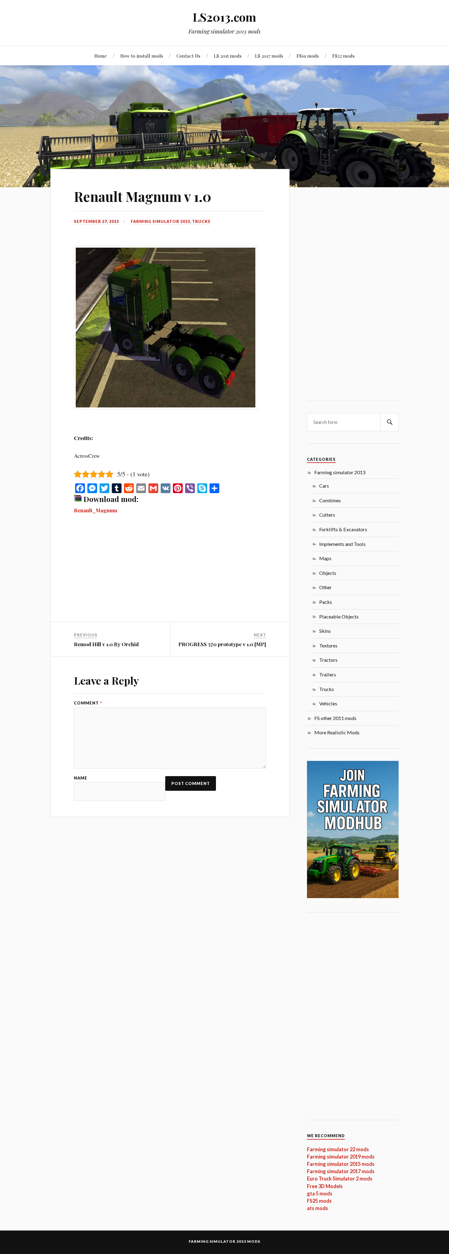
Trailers (327, 674)
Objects (327, 573)
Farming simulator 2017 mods (340, 1171)
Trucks (201, 221)
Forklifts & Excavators (343, 529)
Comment (88, 703)
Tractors (328, 660)
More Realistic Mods (337, 732)
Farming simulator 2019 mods (340, 1156)
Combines (330, 500)
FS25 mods (319, 1201)
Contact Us (188, 55)
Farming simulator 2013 (160, 221)
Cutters (327, 515)
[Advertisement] (170, 576)
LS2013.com (224, 17)
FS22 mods (343, 55)
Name (80, 778)
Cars (324, 486)
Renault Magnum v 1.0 (142, 196)
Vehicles (328, 703)
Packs (325, 602)
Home (100, 55)
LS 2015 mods (228, 55)
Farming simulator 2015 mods (340, 1164)
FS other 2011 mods (335, 718)
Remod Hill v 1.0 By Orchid (106, 644)
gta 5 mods (319, 1193)
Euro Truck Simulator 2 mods (339, 1178)
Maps (325, 558)
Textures (328, 645)
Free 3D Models (325, 1186)
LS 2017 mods (269, 55)
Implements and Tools (342, 544)
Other (325, 587)
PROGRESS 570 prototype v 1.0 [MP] (222, 644)
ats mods (317, 1208)
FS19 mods (308, 55)
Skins (325, 631)
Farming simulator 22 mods (338, 1149)
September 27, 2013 (96, 221)
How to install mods (141, 55)
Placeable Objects (339, 616)
